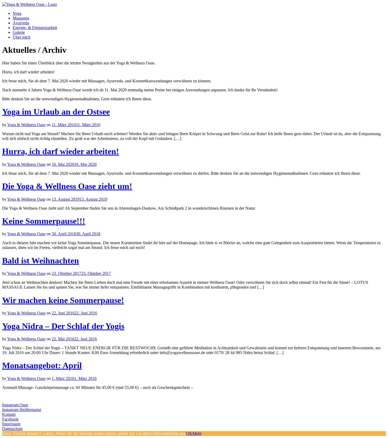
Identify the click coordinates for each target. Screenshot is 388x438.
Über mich (21, 37)
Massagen (21, 18)
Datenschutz (12, 428)
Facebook (10, 419)
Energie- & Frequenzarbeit (35, 27)
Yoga (17, 13)
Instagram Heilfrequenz (21, 409)
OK (189, 433)
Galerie (19, 32)
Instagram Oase (15, 405)
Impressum (11, 424)
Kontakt (9, 414)
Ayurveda (21, 23)
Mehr (196, 433)
